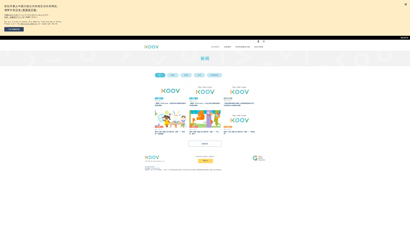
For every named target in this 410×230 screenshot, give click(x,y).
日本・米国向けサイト (13, 17)
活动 (199, 75)
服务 (173, 75)
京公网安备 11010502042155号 (152, 168)
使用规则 (205, 156)
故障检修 (214, 75)
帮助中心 (205, 160)
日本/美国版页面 (25, 10)
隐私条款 (198, 156)
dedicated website (29, 24)
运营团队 (211, 156)
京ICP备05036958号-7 (150, 166)
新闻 (186, 75)
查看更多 (205, 144)
